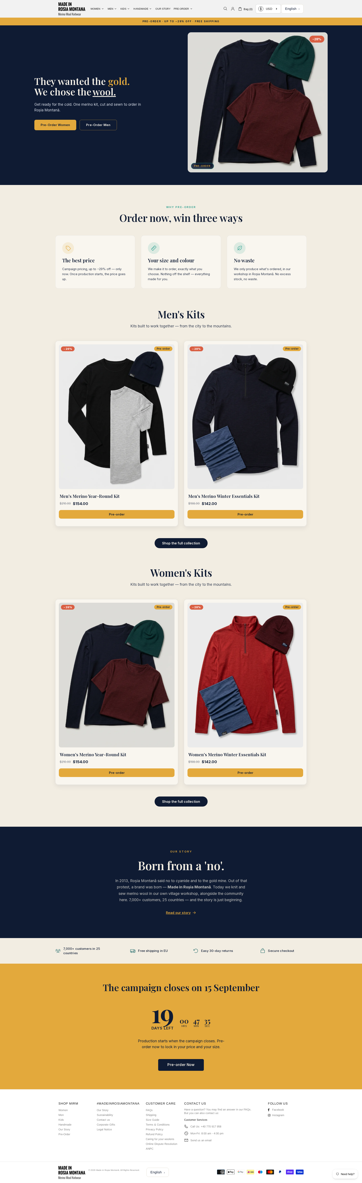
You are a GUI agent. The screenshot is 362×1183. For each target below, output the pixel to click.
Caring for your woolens (160, 1139)
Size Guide (152, 1119)
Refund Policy (154, 1134)
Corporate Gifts (106, 1124)
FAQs (149, 1110)
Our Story (64, 1129)
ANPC (149, 1148)
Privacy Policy (154, 1129)
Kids (61, 1119)
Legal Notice (104, 1129)
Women (63, 1110)
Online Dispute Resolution (161, 1143)
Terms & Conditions (158, 1124)
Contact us (103, 1119)
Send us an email (201, 1140)
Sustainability (105, 1115)
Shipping (151, 1115)
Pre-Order (64, 1134)
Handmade (64, 1124)
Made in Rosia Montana (71, 8)
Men (61, 1115)
